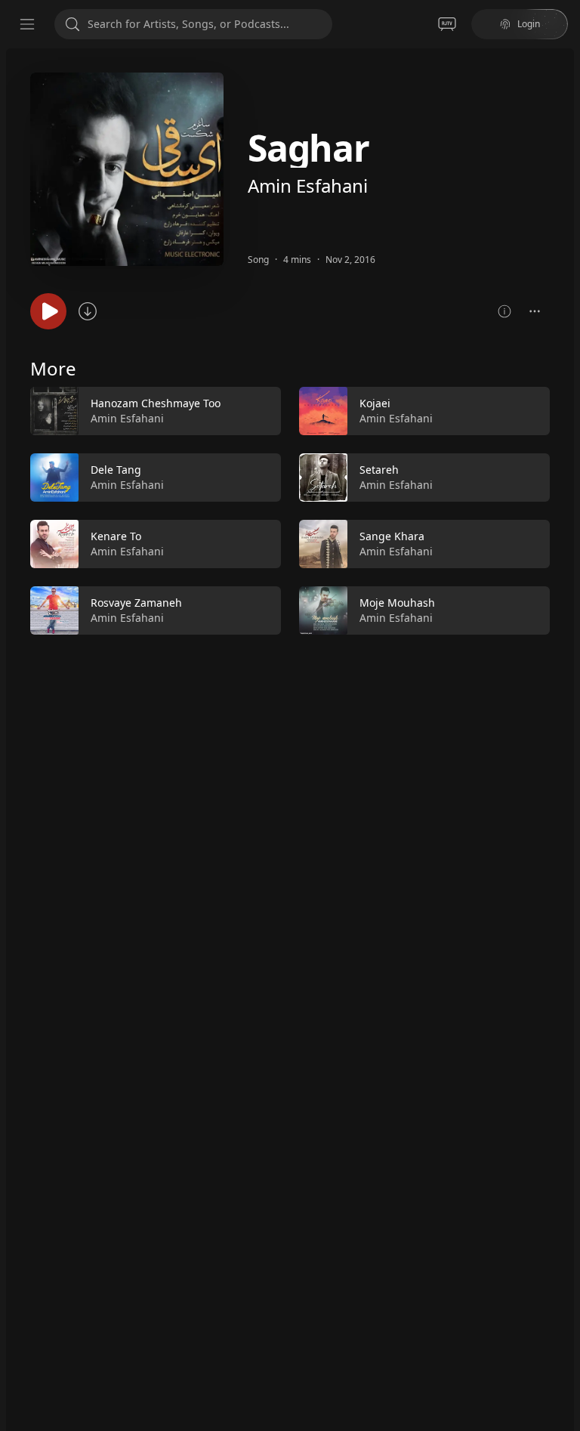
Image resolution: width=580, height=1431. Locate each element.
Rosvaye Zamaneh (136, 602)
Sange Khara (391, 536)
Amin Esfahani (308, 185)
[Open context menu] (535, 311)
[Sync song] (87, 311)
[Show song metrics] (504, 311)
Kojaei (374, 403)
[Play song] (48, 311)
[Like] (260, 412)
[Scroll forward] (563, 508)
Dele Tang (116, 469)
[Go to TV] (447, 24)
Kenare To (116, 536)
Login (528, 23)
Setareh (379, 469)
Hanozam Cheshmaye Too (156, 403)
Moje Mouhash (397, 602)
